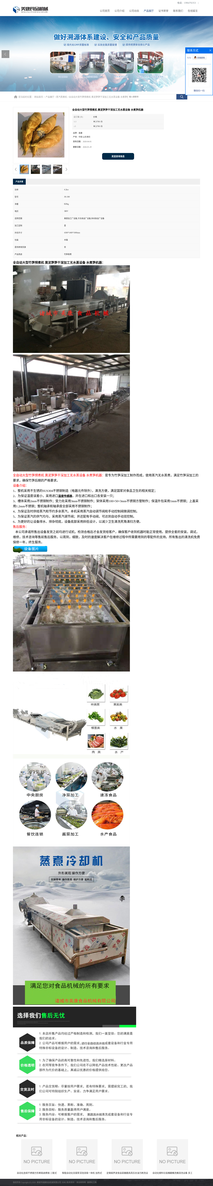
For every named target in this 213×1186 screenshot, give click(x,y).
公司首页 (105, 11)
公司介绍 (119, 11)
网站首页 (38, 97)
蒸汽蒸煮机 (61, 97)
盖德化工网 (92, 1182)
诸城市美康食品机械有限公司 (49, 1182)
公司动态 (134, 11)
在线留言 (193, 11)
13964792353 (190, 3)
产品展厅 (149, 11)
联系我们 (178, 11)
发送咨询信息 (118, 156)
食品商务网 (81, 1182)
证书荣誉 (163, 11)
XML (64, 1182)
